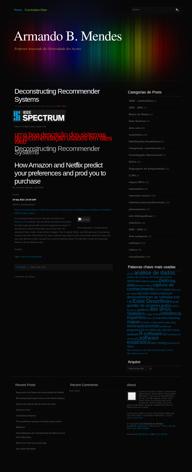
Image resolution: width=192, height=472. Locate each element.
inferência (170, 313)
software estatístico (143, 340)
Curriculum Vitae (36, 9)
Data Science (137, 120)
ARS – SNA (136, 107)
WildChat (20, 427)
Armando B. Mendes (68, 35)
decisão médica (149, 293)
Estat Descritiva (151, 301)
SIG (164, 334)
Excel (174, 302)
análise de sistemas (138, 277)
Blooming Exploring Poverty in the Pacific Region (40, 398)
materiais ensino (139, 195)
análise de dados (154, 273)
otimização (136, 326)
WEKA (130, 346)
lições (132, 161)
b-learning (153, 281)
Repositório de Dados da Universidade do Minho (40, 392)
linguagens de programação (147, 168)
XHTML (164, 434)
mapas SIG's (137, 182)
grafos (166, 305)
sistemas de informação (31, 256)
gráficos (143, 310)
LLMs (132, 175)
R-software (150, 333)
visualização (137, 256)
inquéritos (136, 317)
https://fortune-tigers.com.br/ (160, 350)
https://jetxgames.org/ (137, 350)
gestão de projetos (143, 305)
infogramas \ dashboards (145, 148)
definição (166, 293)
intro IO (150, 318)
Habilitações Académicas (145, 141)
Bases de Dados (139, 114)
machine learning (168, 318)
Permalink (21, 267)
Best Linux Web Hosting (138, 428)
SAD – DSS (135, 229)
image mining (153, 314)
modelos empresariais (153, 322)
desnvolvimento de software (150, 297)
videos (133, 249)
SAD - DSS (61, 106)
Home (18, 9)
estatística (135, 134)
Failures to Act (23, 410)
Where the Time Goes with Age (31, 443)
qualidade (133, 334)
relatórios (135, 222)
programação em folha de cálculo (149, 330)
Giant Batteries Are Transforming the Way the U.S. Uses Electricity (40, 435)
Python (175, 330)
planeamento (137, 209)
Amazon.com (20, 222)
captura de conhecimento (150, 286)
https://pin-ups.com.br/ (137, 353)
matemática (136, 188)
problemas (165, 326)
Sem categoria (138, 236)
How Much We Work (26, 449)
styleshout (142, 426)
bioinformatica (143, 285)
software (134, 242)
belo (164, 280)
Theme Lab (166, 426)
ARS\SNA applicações (160, 277)
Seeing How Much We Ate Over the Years (36, 404)
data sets (135, 127)
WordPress (143, 434)
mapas (133, 321)
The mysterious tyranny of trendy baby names (39, 421)
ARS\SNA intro (137, 281)
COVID (159, 289)
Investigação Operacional (145, 154)
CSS (157, 434)
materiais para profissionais (146, 202)
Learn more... (138, 418)
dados (167, 289)
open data (170, 322)
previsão (152, 326)
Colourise (152, 426)
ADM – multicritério (141, 100)
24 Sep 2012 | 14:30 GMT (24, 200)
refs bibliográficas (140, 215)
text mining (158, 343)
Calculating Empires (26, 415)
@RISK (130, 274)
